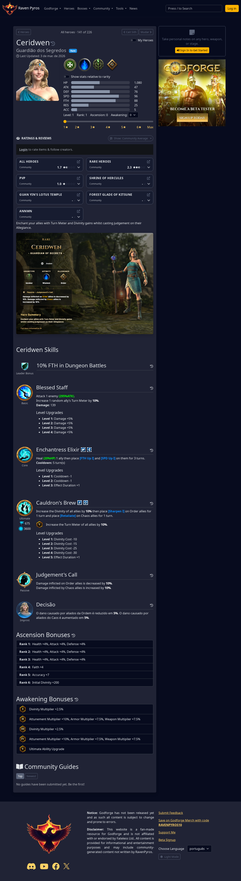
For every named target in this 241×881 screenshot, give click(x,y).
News (133, 8)
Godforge (51, 8)
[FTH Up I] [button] (87, 458)
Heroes (69, 8)
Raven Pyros (28, 8)
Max (150, 127)
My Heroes (145, 40)
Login (23, 149)
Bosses (82, 8)
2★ (77, 127)
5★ (123, 127)
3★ (92, 127)
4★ (108, 127)
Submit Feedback (171, 813)
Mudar (145, 32)
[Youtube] (44, 866)
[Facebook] (56, 866)
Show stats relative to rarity (90, 77)
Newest (31, 776)
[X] (66, 866)
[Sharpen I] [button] (116, 511)
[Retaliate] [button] (68, 516)
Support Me (167, 832)
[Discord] (31, 866)
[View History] (53, 42)
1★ (65, 127)
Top (20, 776)
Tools (120, 8)
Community (102, 8)
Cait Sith (131, 32)
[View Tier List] (78, 161)
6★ (139, 127)
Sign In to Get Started (193, 50)
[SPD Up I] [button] (108, 458)
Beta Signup (167, 840)
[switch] (133, 40)
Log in (232, 8)
